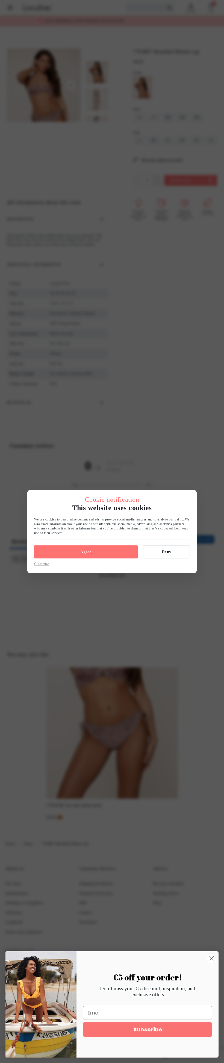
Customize (41, 564)
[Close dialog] (211, 958)
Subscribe (147, 1029)
